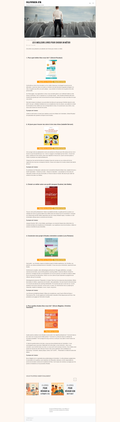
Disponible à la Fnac (59, 82)
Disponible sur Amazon (45, 82)
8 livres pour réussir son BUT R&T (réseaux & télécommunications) (70, 394)
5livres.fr (31, 418)
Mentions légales (29, 419)
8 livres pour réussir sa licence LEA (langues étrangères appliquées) (45, 394)
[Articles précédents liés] (71, 379)
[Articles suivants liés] (75, 379)
